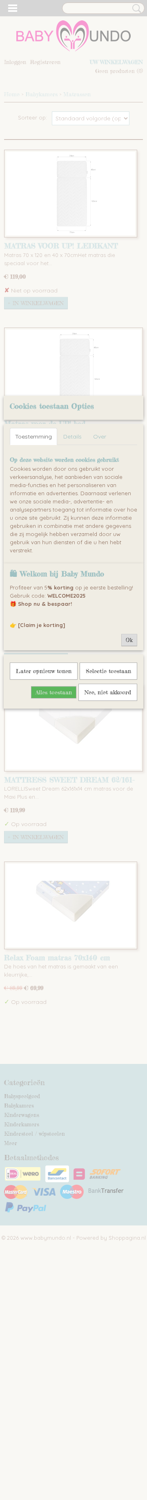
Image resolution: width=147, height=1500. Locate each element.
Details (72, 436)
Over (99, 436)
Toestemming (33, 436)
